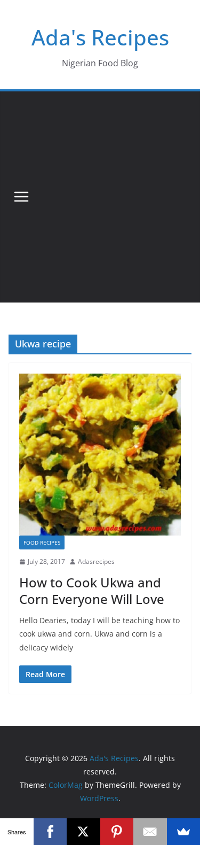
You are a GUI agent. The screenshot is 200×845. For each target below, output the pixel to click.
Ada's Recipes (100, 37)
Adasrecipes (96, 561)
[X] (83, 831)
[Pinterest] (117, 831)
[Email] (150, 831)
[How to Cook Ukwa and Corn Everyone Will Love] (100, 455)
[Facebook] (50, 831)
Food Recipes (41, 542)
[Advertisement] (100, 197)
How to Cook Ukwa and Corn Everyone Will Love (91, 590)
